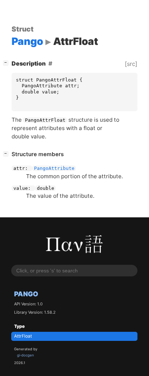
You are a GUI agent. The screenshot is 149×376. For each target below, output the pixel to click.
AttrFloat (23, 336)
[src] (131, 63)
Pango (26, 294)
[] (7, 62)
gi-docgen (25, 355)
